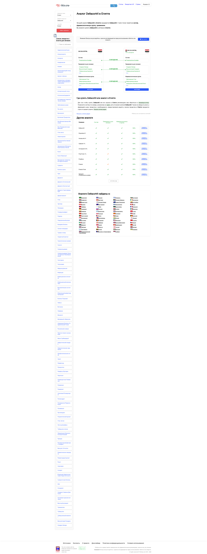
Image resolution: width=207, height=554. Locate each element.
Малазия (117, 220)
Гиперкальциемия (62, 249)
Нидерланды (119, 211)
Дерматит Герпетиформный (64, 191)
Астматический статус (64, 91)
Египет (117, 209)
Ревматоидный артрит (64, 458)
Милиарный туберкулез (64, 319)
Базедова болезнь (62, 224)
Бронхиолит (61, 113)
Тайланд (83, 227)
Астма (59, 87)
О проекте (85, 543)
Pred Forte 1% (82, 154)
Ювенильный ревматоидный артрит (64, 294)
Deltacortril (82, 51)
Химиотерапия (61, 136)
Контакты (76, 543)
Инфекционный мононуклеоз (64, 283)
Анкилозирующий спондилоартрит (64, 71)
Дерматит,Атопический (64, 182)
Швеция (83, 225)
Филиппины (101, 218)
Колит (59, 151)
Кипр (99, 207)
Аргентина (101, 211)
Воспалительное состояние (64, 288)
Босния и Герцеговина (104, 231)
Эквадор (83, 211)
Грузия (117, 227)
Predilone (81, 159)
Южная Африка (119, 200)
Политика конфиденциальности (114, 543)
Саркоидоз (60, 466)
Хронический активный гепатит (64, 141)
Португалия (84, 216)
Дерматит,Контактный (64, 186)
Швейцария (118, 225)
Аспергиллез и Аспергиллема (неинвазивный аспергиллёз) (64, 82)
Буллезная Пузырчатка (64, 117)
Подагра (60, 216)
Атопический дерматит (64, 95)
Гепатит (60, 245)
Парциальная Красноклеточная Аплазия (64, 434)
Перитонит (60, 375)
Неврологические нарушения (64, 349)
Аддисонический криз (63, 50)
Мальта (100, 227)
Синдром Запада (62, 525)
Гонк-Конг (84, 213)
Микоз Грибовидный (63, 338)
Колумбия (135, 202)
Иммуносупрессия (62, 268)
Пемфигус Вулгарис (63, 371)
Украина (134, 229)
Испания (117, 213)
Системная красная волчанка (64, 498)
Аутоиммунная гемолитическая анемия (64, 100)
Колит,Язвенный (62, 155)
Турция (134, 220)
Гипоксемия (61, 264)
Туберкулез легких (63, 429)
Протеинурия (61, 412)
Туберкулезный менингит (64, 516)
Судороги (60, 165)
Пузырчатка (61, 367)
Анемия (60, 66)
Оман (116, 216)
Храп (59, 173)
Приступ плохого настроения (64, 333)
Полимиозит (61, 408)
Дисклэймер (96, 543)
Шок (59, 484)
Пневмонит (61, 389)
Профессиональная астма (64, 354)
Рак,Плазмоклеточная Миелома (64, 128)
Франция (135, 207)
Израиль (117, 197)
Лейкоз (60, 302)
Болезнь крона (62, 169)
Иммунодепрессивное (85, 81)
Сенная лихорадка (63, 228)
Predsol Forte (82, 169)
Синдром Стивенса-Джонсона (64, 493)
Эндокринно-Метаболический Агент (89, 83)
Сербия (117, 231)
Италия (83, 222)
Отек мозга (61, 132)
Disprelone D (82, 133)
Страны (138, 4)
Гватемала (84, 229)
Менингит (60, 315)
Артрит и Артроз (62, 76)
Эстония (83, 220)
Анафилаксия (61, 62)
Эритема (60, 204)
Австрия (100, 200)
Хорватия (84, 200)
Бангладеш (118, 207)
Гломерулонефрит (62, 212)
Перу (133, 204)
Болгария (135, 197)
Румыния (100, 220)
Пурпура (60, 438)
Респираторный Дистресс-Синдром (64, 443)
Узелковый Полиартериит (64, 394)
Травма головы (62, 232)
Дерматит (60, 177)
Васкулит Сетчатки (63, 448)
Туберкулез (61, 511)
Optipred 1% (82, 143)
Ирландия (135, 200)
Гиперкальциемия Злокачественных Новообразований (64, 255)
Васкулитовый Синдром (64, 521)
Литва (100, 229)
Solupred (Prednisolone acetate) (85, 174)
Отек (59, 199)
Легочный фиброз (62, 425)
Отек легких (61, 421)
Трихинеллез (61, 507)
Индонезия (84, 218)
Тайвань (83, 207)
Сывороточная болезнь (64, 480)
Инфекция (60, 272)
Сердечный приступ (63, 236)
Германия (84, 209)
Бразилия (84, 197)
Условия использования (135, 543)
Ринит (59, 462)
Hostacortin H (82, 138)
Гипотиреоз (61, 260)
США (133, 213)
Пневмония (61, 385)
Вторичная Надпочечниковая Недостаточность (64, 475)
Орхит (59, 359)
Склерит (60, 470)
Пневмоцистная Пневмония (64, 380)
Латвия (134, 227)
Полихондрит (61, 399)
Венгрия (117, 229)
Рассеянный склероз (63, 329)
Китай (134, 225)
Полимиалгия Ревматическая (64, 404)
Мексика (134, 209)
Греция (100, 197)
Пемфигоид (61, 363)
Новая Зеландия (120, 202)
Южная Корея (102, 202)
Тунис (134, 211)
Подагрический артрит (64, 220)
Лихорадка (60, 208)
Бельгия (134, 216)
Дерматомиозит (62, 195)
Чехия (134, 222)
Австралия (101, 204)
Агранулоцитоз (62, 54)
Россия (100, 209)
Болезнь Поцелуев (63, 298)
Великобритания (120, 222)
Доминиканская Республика (84, 232)
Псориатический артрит (64, 416)
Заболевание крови (63, 105)
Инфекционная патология (64, 277)
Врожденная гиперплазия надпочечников (64, 160)
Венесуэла (84, 202)
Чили (99, 216)
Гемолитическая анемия (64, 241)
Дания (100, 225)
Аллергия (60, 58)
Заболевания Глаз (84, 79)
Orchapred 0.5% (83, 148)
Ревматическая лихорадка (64, 453)
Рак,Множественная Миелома (64, 122)
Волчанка (60, 307)
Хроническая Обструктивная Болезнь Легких (64, 147)
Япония (134, 218)
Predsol (81, 164)
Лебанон (100, 222)
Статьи (121, 4)
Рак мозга (60, 109)
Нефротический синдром (64, 343)
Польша (100, 213)
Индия (117, 218)
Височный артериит (63, 503)
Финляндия (118, 204)
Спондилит (60, 488)
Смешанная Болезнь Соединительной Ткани (64, 324)
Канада (83, 204)
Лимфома (60, 311)
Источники (67, 543)
